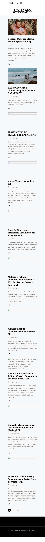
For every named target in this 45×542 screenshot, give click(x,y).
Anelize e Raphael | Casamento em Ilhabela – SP (21, 331)
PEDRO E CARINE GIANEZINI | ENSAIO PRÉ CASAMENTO (21, 90)
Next (18, 510)
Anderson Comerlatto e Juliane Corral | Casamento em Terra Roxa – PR (22, 376)
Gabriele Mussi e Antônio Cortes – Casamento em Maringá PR (21, 427)
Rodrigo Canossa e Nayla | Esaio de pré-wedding (21, 40)
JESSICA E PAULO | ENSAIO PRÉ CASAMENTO (22, 133)
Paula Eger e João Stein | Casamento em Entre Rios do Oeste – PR (21, 479)
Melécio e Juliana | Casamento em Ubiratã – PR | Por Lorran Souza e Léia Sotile (21, 280)
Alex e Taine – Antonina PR (21, 182)
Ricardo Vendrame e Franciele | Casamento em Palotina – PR (21, 233)
